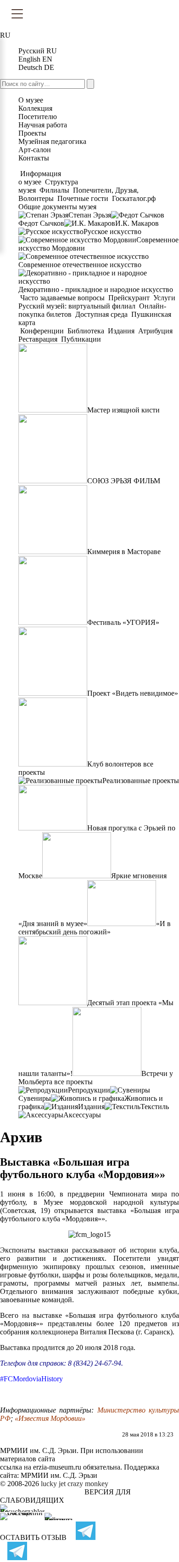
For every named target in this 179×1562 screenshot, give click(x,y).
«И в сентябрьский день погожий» (94, 928)
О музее (30, 100)
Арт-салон (34, 150)
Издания (121, 331)
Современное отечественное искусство (79, 265)
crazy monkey (87, 1484)
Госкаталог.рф (133, 198)
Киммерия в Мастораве (124, 551)
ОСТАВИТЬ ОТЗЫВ (33, 1537)
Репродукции (89, 1090)
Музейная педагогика (52, 141)
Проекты (32, 133)
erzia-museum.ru (57, 1467)
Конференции (42, 331)
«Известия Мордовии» (50, 1418)
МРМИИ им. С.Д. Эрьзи (59, 1475)
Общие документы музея (57, 207)
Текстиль (154, 1106)
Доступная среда (101, 314)
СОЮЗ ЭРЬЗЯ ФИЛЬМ (123, 481)
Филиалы (54, 190)
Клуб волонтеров (114, 764)
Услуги (164, 298)
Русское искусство (112, 231)
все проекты (73, 1082)
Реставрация (38, 339)
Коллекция (35, 108)
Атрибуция (155, 331)
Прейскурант (128, 298)
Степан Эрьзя (89, 215)
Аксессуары (82, 1115)
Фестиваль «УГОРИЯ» (123, 622)
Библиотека (86, 331)
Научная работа (42, 125)
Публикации (80, 339)
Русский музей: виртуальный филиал (77, 306)
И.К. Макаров (137, 223)
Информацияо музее (39, 178)
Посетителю (37, 116)
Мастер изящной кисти (123, 410)
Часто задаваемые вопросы (62, 298)
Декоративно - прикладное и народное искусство (95, 289)
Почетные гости (83, 198)
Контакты (33, 158)
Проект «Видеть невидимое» (132, 693)
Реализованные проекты (140, 780)
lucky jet (53, 1484)
